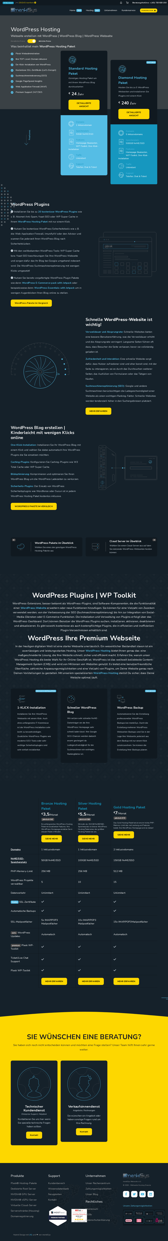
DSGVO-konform (26, 2)
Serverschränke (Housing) (25, 1210)
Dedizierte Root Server (23, 1188)
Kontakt (34, 1135)
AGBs (89, 1214)
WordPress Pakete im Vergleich (31, 303)
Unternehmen (110, 10)
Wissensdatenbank (58, 1188)
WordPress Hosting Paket (33, 221)
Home (72, 10)
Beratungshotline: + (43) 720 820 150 (149, 2)
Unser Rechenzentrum (98, 1183)
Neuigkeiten (55, 1194)
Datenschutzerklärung (98, 1220)
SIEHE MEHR (51, 838)
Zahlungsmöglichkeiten (98, 1188)
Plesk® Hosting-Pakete (24, 1183)
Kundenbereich (56, 1183)
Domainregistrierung (22, 1216)
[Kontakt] (121, 2)
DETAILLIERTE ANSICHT (84, 105)
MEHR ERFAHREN (98, 411)
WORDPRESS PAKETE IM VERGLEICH (34, 506)
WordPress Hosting (98, 651)
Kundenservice (128, 10)
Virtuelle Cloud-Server (24, 1205)
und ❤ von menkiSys (42, 1235)
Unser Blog (92, 1194)
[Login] (127, 2)
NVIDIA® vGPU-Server (24, 1199)
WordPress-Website (33, 608)
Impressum (92, 1209)
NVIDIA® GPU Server (23, 1194)
